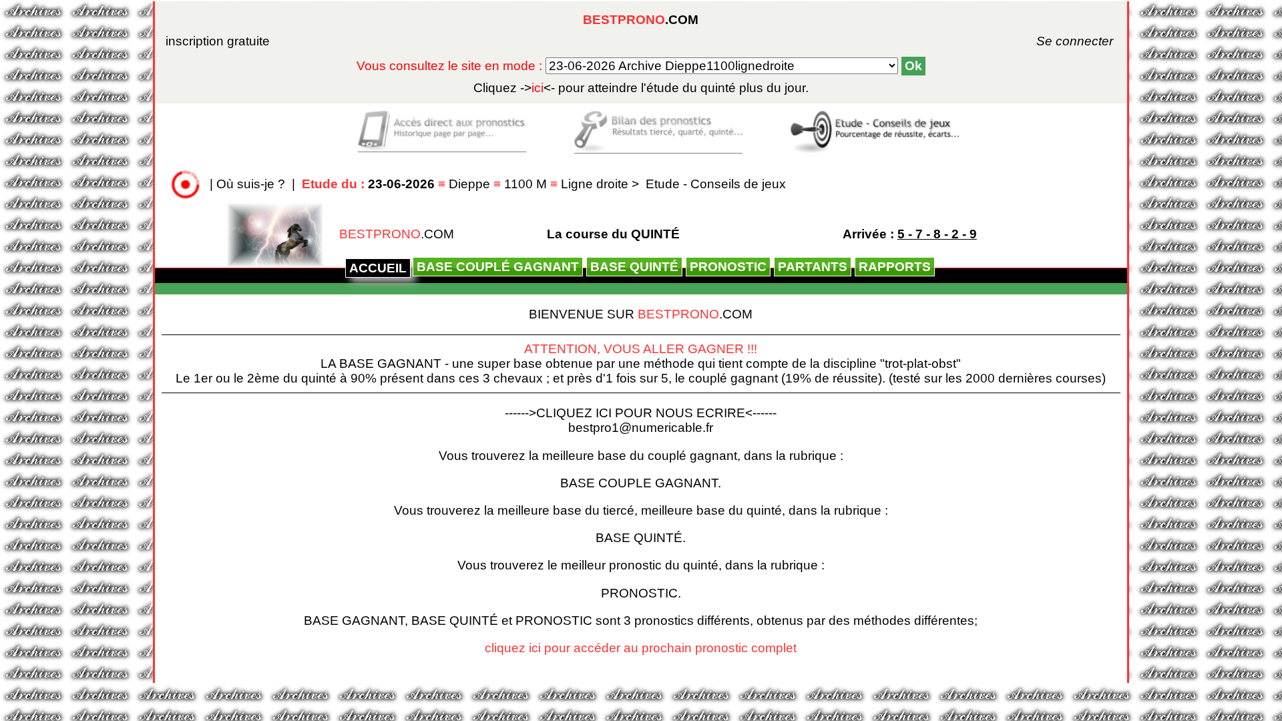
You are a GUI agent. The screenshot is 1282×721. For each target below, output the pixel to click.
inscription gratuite (218, 41)
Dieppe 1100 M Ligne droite (467, 184)
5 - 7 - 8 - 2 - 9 (937, 234)
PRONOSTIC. (641, 593)
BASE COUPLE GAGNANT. (640, 483)
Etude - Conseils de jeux (716, 184)
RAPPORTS (895, 267)
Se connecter (1056, 41)
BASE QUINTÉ (634, 267)
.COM (640, 20)
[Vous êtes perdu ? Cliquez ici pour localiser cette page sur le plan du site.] (185, 184)
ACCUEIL (378, 268)
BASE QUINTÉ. (641, 538)
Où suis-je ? (250, 184)
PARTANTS (812, 267)
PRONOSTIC (728, 267)
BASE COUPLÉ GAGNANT (498, 267)
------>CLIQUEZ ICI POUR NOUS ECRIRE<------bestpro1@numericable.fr (641, 420)
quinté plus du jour (641, 88)
